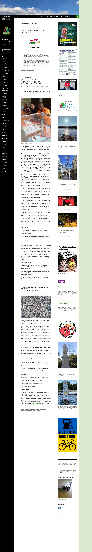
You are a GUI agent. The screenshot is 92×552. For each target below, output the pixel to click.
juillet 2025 (4, 75)
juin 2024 (3, 94)
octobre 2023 (4, 106)
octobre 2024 (4, 88)
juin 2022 (3, 129)
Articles (27, 28)
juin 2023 (3, 111)
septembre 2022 (4, 124)
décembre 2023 (4, 103)
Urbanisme (34, 410)
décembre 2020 (4, 156)
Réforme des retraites (26, 410)
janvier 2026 (4, 67)
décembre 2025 (4, 69)
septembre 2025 (4, 73)
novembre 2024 (4, 87)
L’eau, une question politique (65, 287)
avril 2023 (3, 114)
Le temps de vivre (30, 290)
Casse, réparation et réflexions (7, 41)
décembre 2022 (4, 120)
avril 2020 (3, 167)
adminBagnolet (33, 86)
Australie (27, 409)
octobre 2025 (4, 72)
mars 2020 (3, 168)
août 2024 (3, 91)
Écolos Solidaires (6, 16)
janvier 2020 (4, 171)
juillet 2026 (4, 58)
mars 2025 (3, 81)
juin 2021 (3, 147)
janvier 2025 (4, 84)
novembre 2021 (4, 139)
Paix (44, 409)
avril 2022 (3, 132)
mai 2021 (3, 148)
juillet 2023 (4, 109)
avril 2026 (3, 63)
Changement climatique (43, 287)
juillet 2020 (4, 162)
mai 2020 (3, 165)
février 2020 (4, 170)
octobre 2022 (4, 123)
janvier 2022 (4, 136)
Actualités (23, 28)
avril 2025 (3, 79)
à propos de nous (44, 16)
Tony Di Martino (31, 70)
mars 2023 (3, 115)
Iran (41, 409)
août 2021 (3, 144)
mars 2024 (3, 99)
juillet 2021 (4, 145)
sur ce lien (73, 464)
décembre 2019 (4, 173)
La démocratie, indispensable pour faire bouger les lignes (35, 81)
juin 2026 (3, 60)
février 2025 (4, 82)
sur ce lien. (69, 467)
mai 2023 (3, 112)
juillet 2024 (4, 93)
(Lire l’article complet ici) (38, 403)
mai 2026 (3, 61)
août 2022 (3, 126)
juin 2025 (3, 76)
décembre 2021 (4, 138)
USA (38, 410)
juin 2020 (3, 164)
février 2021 (4, 153)
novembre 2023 (4, 105)
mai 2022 (3, 130)
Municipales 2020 (33, 28)
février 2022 (4, 135)
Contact (73, 16)
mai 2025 (3, 78)
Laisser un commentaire (43, 86)
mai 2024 (3, 96)
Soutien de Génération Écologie (34, 31)
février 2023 (4, 117)
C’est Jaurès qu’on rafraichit (6, 52)
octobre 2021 (4, 141)
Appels (62, 16)
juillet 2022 (4, 127)
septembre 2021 (4, 142)
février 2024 (4, 100)
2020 (23, 409)
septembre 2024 (4, 90)
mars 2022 (3, 133)
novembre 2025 (4, 70)
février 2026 (4, 66)
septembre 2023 (4, 108)
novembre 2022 (4, 121)
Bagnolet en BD (67, 16)
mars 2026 (3, 64)
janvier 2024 (4, 102)
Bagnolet (24, 70)
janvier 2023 (4, 118)
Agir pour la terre (30, 287)
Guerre (37, 409)
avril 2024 (3, 97)
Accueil (38, 16)
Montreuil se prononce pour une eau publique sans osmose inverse (7, 47)
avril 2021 (3, 150)
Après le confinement (54, 16)
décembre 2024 (4, 85)
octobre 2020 (4, 159)
